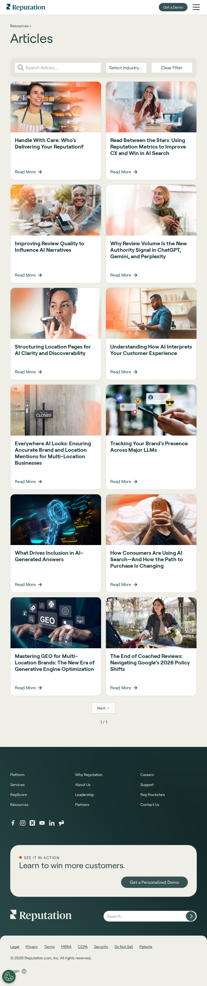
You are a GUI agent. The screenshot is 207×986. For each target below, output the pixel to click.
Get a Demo (173, 7)
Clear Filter (171, 67)
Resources (19, 804)
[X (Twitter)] (32, 823)
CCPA (83, 946)
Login (14, 970)
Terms (49, 946)
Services (17, 784)
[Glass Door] (61, 823)
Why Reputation (88, 774)
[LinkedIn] (51, 823)
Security (101, 946)
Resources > (20, 25)
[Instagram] (22, 823)
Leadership (84, 794)
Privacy (32, 946)
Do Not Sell (124, 946)
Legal (14, 946)
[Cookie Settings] (9, 976)
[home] (25, 7)
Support (147, 784)
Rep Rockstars (152, 794)
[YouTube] (42, 823)
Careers (147, 774)
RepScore (18, 794)
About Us (83, 784)
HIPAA (66, 946)
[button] (196, 7)
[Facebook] (13, 823)
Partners (82, 804)
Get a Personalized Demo (154, 882)
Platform (17, 774)
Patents (145, 946)
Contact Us (149, 804)
